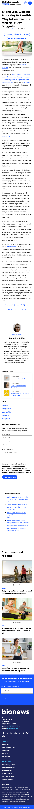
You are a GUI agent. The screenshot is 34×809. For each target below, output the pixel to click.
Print (27, 34)
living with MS (7, 409)
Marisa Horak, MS (12, 29)
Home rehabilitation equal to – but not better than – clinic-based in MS (17, 507)
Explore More (6, 761)
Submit (5, 698)
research (5, 415)
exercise (5, 405)
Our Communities (8, 747)
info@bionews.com (13, 727)
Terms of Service (8, 776)
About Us (5, 741)
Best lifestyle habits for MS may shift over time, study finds (16, 515)
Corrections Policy (8, 768)
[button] (25, 3)
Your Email (6, 442)
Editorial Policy (7, 770)
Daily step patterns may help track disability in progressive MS (17, 499)
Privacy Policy (7, 773)
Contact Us (6, 756)
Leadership (6, 750)
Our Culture (6, 745)
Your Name (6, 434)
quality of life (6, 412)
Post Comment (10, 477)
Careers (5, 753)
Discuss (9, 34)
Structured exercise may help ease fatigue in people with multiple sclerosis (17, 528)
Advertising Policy (8, 765)
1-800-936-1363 (12, 728)
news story (6, 136)
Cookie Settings (7, 779)
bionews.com (13, 725)
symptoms (6, 419)
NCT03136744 (11, 247)
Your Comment (7, 449)
